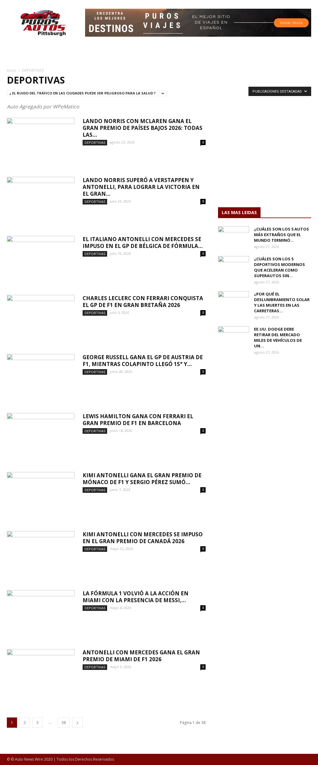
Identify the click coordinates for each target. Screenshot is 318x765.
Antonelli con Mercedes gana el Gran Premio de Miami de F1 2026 (141, 656)
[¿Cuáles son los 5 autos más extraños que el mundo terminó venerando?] (233, 237)
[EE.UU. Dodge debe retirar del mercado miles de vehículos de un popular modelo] (233, 337)
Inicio (11, 70)
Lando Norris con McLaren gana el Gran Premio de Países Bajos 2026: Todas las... (142, 127)
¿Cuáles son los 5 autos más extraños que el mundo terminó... (281, 234)
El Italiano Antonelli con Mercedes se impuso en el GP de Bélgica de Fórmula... (143, 243)
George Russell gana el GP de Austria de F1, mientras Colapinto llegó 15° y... (143, 361)
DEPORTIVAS (94, 142)
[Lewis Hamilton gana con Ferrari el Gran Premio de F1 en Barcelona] (41, 436)
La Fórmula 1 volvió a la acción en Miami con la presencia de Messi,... (136, 597)
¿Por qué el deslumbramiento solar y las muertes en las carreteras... (282, 302)
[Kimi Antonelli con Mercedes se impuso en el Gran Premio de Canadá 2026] (41, 554)
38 (63, 722)
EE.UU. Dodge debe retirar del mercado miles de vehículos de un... (278, 337)
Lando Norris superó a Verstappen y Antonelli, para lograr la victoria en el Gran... (141, 186)
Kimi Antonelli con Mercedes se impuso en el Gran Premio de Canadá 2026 (143, 538)
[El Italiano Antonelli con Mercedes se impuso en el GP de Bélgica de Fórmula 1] (41, 259)
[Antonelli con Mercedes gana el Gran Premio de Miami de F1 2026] (41, 672)
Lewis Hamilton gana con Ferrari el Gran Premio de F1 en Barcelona (138, 420)
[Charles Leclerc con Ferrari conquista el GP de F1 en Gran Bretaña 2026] (41, 318)
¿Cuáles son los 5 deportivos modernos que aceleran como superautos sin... (279, 267)
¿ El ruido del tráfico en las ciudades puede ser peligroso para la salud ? (82, 93)
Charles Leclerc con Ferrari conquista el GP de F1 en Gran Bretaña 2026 (143, 302)
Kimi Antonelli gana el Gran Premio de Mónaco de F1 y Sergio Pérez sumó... (142, 479)
